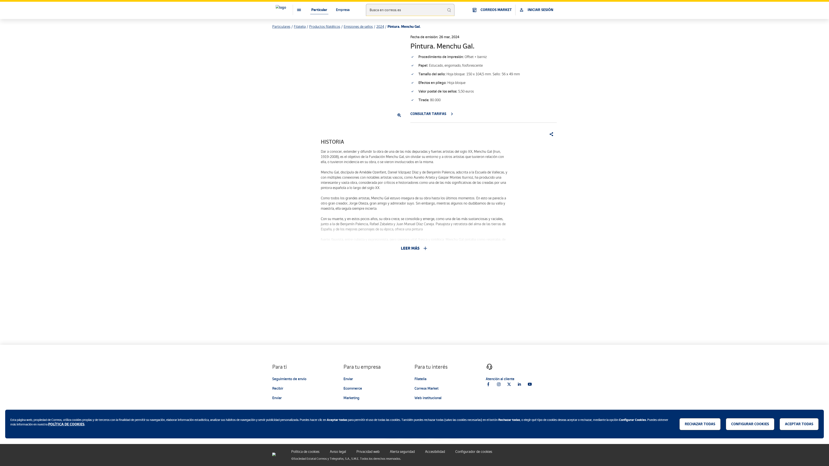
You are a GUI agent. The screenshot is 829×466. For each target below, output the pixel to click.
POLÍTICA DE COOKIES (66, 424)
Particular (319, 10)
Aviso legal (338, 452)
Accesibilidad (435, 452)
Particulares (281, 27)
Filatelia (300, 27)
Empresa (343, 10)
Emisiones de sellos (358, 27)
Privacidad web (368, 452)
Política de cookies (305, 452)
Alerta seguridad (402, 452)
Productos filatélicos (324, 27)
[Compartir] (550, 134)
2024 (380, 27)
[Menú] (296, 10)
